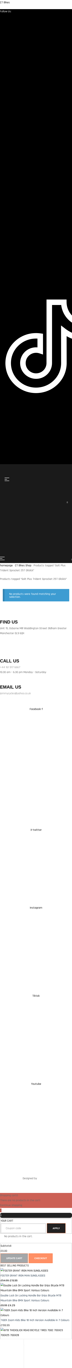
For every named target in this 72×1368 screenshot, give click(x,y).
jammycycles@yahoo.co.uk (15, 693)
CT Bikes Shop (23, 565)
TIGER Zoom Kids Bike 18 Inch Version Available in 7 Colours (35, 1320)
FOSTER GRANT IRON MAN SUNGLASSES (23, 1276)
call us (9, 660)
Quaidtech (43, 1178)
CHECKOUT (40, 1258)
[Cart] (2, 1363)
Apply (56, 1228)
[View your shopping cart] (34, 504)
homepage (6, 565)
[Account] (2, 1351)
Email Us (10, 687)
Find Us (9, 621)
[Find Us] (1, 617)
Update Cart (14, 1258)
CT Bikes (5, 2)
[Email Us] (1, 682)
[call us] (4, 649)
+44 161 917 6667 (10, 667)
